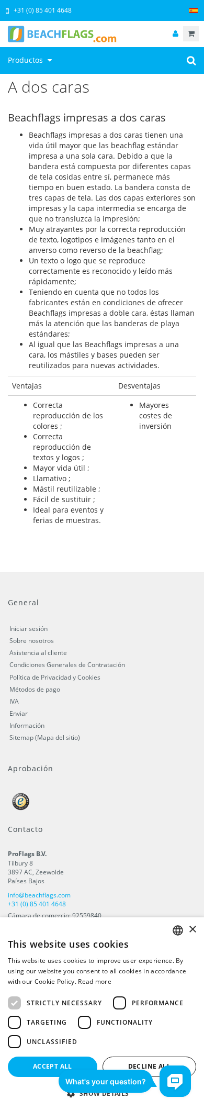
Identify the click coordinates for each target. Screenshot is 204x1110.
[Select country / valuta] (193, 10)
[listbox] (178, 930)
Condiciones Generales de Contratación (67, 664)
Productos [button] (26, 60)
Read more (94, 981)
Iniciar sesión (28, 628)
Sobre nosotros (31, 640)
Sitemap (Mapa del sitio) (44, 737)
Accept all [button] (52, 1066)
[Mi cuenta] (175, 33)
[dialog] (102, 1013)
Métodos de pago (34, 689)
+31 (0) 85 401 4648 (43, 10)
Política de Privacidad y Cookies (54, 677)
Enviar (18, 713)
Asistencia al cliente (38, 652)
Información (26, 725)
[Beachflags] (102, 34)
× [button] (192, 930)
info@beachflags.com (39, 895)
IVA (14, 701)
